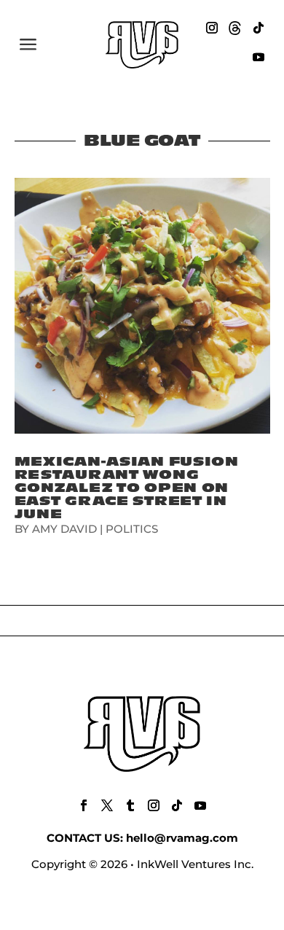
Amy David (64, 529)
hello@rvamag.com (182, 838)
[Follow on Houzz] (235, 27)
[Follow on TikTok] (258, 27)
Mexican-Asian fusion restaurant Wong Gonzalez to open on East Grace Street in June (127, 488)
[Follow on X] (107, 805)
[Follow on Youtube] (258, 57)
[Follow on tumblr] (130, 805)
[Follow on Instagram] (212, 27)
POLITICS (132, 529)
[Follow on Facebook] (83, 805)
